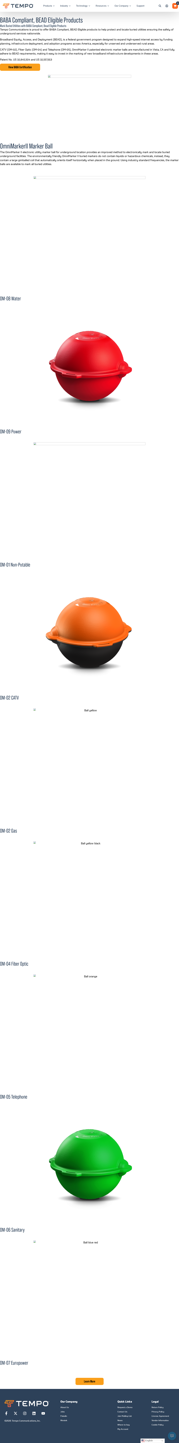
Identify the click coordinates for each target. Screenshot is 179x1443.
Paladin (63, 1416)
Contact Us (122, 1411)
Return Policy (157, 1407)
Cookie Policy (157, 1424)
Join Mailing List (124, 1416)
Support (140, 6)
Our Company (121, 6)
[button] (175, 6)
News (120, 1420)
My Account (122, 1429)
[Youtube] (43, 1413)
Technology (82, 6)
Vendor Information (160, 1420)
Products (47, 6)
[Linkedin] (34, 1413)
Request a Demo (124, 1407)
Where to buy (123, 1424)
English (149, 1440)
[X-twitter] (15, 1413)
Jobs (62, 1411)
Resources (101, 6)
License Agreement (160, 1416)
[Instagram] (25, 1413)
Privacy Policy (158, 1411)
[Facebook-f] (6, 1413)
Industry (64, 6)
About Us (64, 1407)
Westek (63, 1420)
